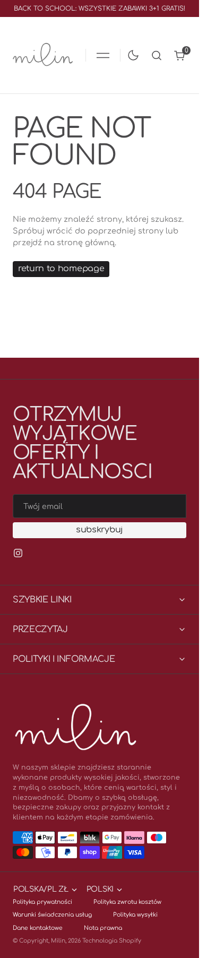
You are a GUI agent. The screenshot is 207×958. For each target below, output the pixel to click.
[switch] (131, 53)
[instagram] (18, 553)
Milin (58, 940)
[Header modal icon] (103, 55)
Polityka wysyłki (135, 914)
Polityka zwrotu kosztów (127, 902)
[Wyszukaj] (156, 55)
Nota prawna (103, 928)
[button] (102, 55)
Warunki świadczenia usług (52, 914)
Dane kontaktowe (38, 928)
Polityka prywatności (42, 902)
